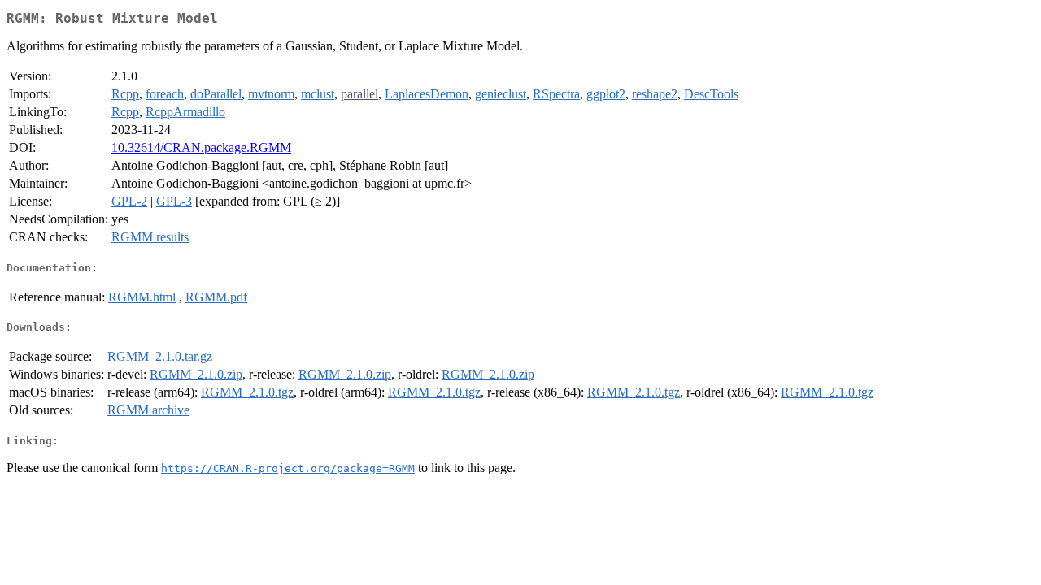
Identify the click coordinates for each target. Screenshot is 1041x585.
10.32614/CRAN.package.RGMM (201, 147)
